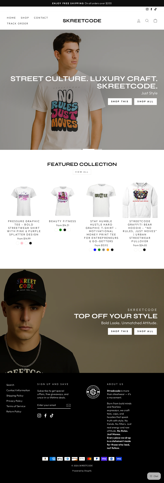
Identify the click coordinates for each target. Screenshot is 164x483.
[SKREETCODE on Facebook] (45, 415)
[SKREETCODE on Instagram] (39, 415)
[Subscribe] (68, 405)
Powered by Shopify (81, 470)
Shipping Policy (15, 395)
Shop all (145, 101)
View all (82, 172)
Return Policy (13, 411)
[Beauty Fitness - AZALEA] (69, 229)
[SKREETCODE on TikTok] (52, 415)
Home (11, 17)
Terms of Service (15, 406)
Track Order (18, 23)
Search (10, 384)
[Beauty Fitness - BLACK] (64, 229)
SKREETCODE (82, 21)
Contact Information (18, 390)
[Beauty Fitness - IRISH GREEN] (60, 229)
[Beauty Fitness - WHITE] (56, 229)
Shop (25, 17)
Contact (41, 17)
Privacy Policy (14, 400)
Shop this (120, 101)
